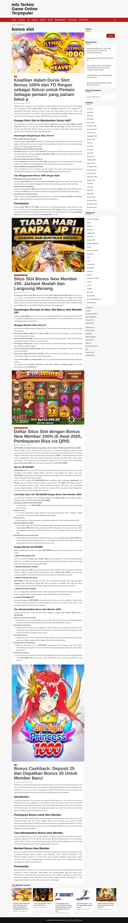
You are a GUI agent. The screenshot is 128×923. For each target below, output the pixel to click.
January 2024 (91, 197)
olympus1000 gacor (93, 243)
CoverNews (69, 920)
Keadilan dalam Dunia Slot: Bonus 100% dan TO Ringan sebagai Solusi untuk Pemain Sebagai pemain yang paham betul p (44, 90)
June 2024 (90, 187)
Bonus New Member (19, 275)
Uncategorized (91, 302)
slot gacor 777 (90, 320)
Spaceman (90, 292)
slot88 (89, 285)
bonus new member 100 (73, 111)
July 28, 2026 (43, 907)
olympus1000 (91, 240)
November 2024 (92, 170)
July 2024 (90, 183)
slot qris (89, 274)
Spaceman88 (91, 295)
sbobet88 (90, 254)
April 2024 (90, 193)
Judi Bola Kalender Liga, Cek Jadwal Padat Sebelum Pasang (99, 76)
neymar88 (90, 236)
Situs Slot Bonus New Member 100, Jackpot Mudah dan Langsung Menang (45, 283)
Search (88, 29)
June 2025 (90, 146)
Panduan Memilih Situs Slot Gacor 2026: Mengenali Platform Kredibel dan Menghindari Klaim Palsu (99, 50)
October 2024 (91, 173)
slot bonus (89, 333)
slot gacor (90, 271)
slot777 (89, 281)
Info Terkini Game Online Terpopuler (24, 8)
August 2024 (91, 180)
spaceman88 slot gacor (94, 299)
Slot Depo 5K (91, 268)
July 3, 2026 (106, 909)
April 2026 (90, 119)
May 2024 (90, 190)
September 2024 (92, 176)
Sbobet (50, 20)
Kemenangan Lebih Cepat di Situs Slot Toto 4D (100, 59)
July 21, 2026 (64, 913)
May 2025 (90, 149)
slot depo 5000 (90, 355)
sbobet (89, 247)
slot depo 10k (90, 323)
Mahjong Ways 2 (60, 20)
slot (87, 349)
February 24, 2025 (25, 445)
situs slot (88, 343)
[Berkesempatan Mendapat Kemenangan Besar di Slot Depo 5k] (106, 894)
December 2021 (92, 207)
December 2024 (92, 166)
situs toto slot (90, 339)
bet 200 (88, 310)
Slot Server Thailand (93, 278)
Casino (14, 20)
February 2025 (91, 159)
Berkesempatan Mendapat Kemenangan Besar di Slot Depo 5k (99, 84)
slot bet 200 (90, 264)
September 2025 (92, 136)
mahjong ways (90, 327)
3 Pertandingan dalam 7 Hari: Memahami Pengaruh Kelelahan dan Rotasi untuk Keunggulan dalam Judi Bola (99, 68)
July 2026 (90, 109)
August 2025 (91, 139)
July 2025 (90, 142)
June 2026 (90, 112)
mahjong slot (91, 233)
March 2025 (90, 156)
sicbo (88, 257)
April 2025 (90, 153)
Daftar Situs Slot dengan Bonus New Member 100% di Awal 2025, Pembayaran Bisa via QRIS (48, 436)
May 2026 (90, 115)
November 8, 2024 (25, 782)
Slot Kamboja (72, 20)
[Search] (115, 19)
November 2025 (92, 129)
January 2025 (91, 163)
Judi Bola (22, 20)
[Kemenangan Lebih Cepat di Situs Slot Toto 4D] (43, 894)
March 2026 (90, 122)
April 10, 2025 (24, 103)
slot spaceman (90, 330)
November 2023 (92, 204)
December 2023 (92, 200)
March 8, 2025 (24, 292)
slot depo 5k (89, 307)
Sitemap (34, 20)
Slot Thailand (83, 20)
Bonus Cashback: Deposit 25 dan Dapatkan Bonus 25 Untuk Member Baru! (45, 773)
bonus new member (48, 455)
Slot (28, 20)
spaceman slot (90, 352)
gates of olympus (91, 336)
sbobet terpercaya (92, 250)
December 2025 (92, 126)
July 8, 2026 (85, 909)
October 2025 (91, 132)
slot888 (89, 288)
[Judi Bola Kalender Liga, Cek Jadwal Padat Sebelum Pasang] (85, 894)
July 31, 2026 (22, 911)
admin (16, 103)
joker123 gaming (91, 316)
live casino (90, 229)
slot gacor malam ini (92, 346)
